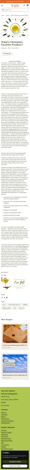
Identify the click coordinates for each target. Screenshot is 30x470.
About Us (3, 412)
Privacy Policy (5, 418)
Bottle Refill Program (7, 449)
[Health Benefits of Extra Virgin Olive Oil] (15, 363)
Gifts (2, 442)
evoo (3, 304)
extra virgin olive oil (14, 304)
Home (2, 15)
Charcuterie (4, 436)
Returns (3, 416)
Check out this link (13, 129)
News (7, 15)
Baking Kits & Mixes (6, 440)
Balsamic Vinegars (6, 432)
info (15, 308)
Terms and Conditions (7, 421)
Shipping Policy (5, 423)
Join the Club (5, 445)
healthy (25, 304)
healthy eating (6, 308)
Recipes (3, 447)
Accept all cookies (15, 461)
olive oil (21, 308)
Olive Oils (4, 430)
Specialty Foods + (6, 438)
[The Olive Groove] (15, 5)
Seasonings (4, 434)
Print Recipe (7, 53)
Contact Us (4, 414)
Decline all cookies (15, 466)
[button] (27, 5)
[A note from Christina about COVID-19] (15, 333)
